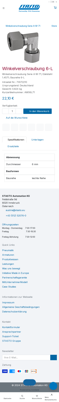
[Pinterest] (40, 127)
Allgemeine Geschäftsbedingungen (21, 307)
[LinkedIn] (23, 127)
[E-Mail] (48, 127)
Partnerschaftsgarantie (14, 277)
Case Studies (9, 286)
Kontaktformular (11, 327)
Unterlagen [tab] (37, 139)
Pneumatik (8, 250)
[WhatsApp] (31, 127)
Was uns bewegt (11, 268)
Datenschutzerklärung (14, 311)
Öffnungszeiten (10, 224)
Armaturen (8, 254)
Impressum (8, 302)
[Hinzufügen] (19, 111)
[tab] (11, 146)
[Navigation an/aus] (3, 8)
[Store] (50, 21)
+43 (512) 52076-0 (16, 215)
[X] (14, 127)
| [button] (51, 2)
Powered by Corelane (29, 390)
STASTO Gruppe (11, 340)
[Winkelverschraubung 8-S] (55, 21)
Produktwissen (10, 259)
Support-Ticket (10, 336)
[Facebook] (6, 127)
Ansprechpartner (11, 331)
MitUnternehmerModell (14, 282)
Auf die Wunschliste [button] (16, 117)
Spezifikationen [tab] (15, 139)
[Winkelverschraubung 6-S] (46, 21)
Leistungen (8, 264)
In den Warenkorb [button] (39, 111)
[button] (53, 357)
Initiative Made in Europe (15, 273)
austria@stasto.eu (15, 210)
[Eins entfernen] (5, 111)
